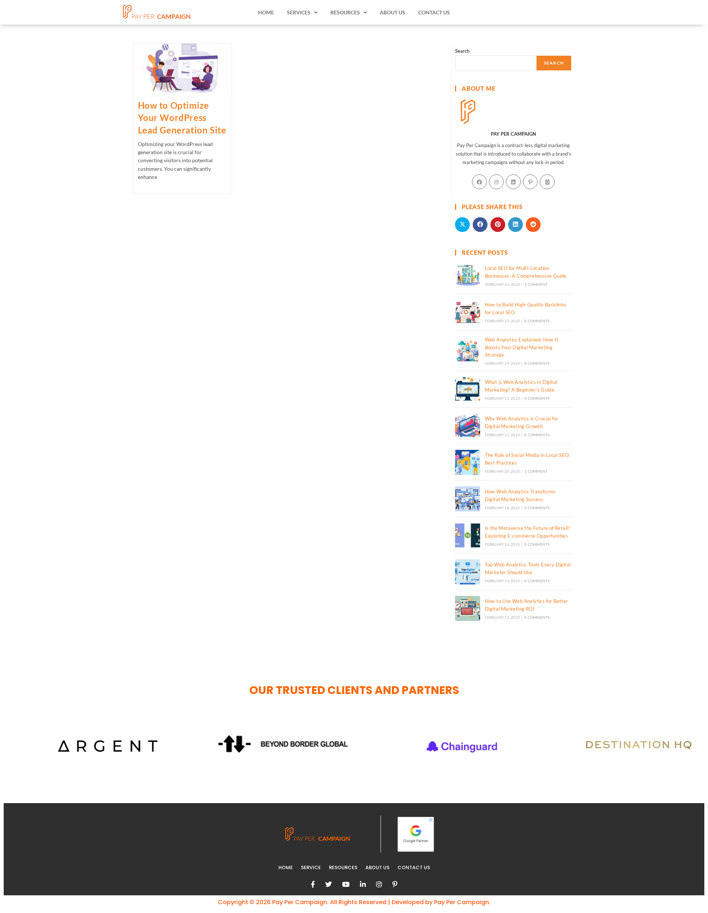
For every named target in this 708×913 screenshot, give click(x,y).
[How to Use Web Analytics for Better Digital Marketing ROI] (467, 608)
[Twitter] (328, 884)
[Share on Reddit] (533, 224)
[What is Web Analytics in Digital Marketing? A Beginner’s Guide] (467, 389)
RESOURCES (343, 867)
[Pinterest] (530, 181)
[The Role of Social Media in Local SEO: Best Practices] (467, 462)
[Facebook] (479, 181)
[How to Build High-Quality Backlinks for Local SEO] (467, 311)
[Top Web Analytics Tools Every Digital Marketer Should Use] (467, 571)
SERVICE (311, 867)
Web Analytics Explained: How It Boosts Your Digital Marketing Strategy (521, 347)
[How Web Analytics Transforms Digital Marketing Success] (467, 498)
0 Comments (536, 321)
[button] (302, 12)
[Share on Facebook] (480, 224)
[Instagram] (496, 181)
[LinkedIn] (513, 181)
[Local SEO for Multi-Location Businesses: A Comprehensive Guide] (467, 275)
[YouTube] (346, 884)
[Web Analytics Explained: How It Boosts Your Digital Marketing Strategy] (467, 350)
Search (462, 51)
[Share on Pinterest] (497, 224)
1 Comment (536, 284)
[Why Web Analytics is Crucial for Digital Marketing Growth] (467, 425)
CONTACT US (434, 12)
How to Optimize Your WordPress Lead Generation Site (182, 117)
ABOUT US (392, 12)
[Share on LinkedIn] (515, 224)
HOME (266, 12)
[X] (547, 181)
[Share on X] (462, 224)
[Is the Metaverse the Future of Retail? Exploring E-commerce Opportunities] (467, 535)
